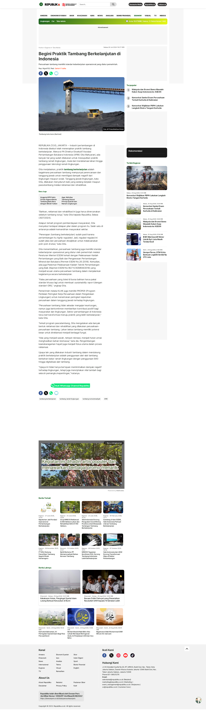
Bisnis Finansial (124, 16)
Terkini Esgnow (133, 163)
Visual (58, 668)
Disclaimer (42, 686)
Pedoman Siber (79, 682)
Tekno (58, 665)
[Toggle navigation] (41, 4)
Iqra (57, 658)
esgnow (138, 16)
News (41, 661)
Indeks (163, 16)
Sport (76, 661)
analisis (109, 16)
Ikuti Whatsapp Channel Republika (72, 386)
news (100, 16)
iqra (92, 16)
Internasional (43, 665)
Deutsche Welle (135, 4)
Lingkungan (45, 21)
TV (155, 16)
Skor (75, 655)
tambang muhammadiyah (91, 399)
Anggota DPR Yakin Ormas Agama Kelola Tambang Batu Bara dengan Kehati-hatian (48, 200)
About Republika (45, 682)
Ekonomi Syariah (58, 16)
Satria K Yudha (60, 68)
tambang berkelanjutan (76, 169)
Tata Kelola (56, 48)
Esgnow (48, 48)
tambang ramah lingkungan (69, 399)
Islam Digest (78, 658)
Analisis (59, 661)
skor (72, 16)
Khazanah (42, 658)
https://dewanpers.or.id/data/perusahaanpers (57, 698)
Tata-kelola (61, 21)
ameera (43, 16)
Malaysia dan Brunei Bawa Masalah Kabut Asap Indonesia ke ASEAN (148, 90)
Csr (53, 21)
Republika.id (150, 4)
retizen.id (162, 4)
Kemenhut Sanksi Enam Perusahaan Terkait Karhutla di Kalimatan (148, 98)
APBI (106, 399)
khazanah (82, 16)
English (76, 668)
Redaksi (59, 682)
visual (148, 16)
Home (41, 48)
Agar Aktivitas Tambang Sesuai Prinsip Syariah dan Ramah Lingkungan (69, 200)
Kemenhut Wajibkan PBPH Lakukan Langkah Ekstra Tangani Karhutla (148, 106)
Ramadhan (60, 671)
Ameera (42, 655)
